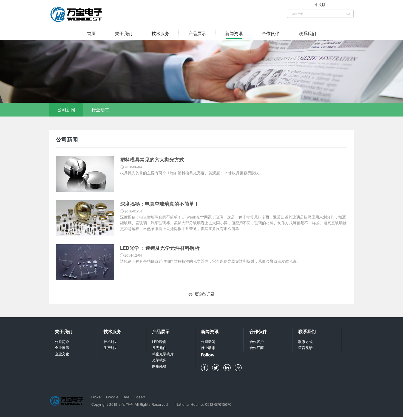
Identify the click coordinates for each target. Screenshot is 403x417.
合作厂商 (256, 347)
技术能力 (111, 341)
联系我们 (307, 33)
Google (112, 397)
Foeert (140, 397)
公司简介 (62, 341)
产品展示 (197, 33)
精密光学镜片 (163, 354)
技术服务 (160, 33)
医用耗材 (159, 366)
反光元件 (159, 347)
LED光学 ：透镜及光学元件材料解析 (160, 248)
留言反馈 (305, 347)
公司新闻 (66, 109)
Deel (126, 397)
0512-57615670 (218, 404)
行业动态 (100, 109)
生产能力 (111, 347)
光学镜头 (159, 360)
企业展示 (62, 347)
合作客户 (256, 341)
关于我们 (123, 33)
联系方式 (305, 341)
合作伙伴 (270, 33)
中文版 (320, 5)
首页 (91, 33)
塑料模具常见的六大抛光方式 (152, 160)
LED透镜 (159, 341)
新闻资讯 (234, 33)
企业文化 (62, 354)
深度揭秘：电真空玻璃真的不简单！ (159, 204)
